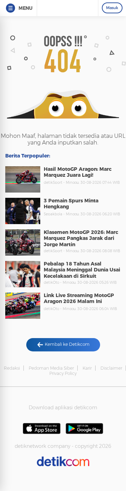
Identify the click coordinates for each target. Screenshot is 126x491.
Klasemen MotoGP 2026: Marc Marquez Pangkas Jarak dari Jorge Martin (81, 238)
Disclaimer (111, 368)
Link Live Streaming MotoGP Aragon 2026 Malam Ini (79, 298)
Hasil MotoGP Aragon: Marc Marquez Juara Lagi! (78, 172)
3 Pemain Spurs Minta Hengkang (71, 203)
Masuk (112, 7)
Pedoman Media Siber (51, 368)
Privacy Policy (63, 373)
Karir (87, 368)
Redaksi (12, 368)
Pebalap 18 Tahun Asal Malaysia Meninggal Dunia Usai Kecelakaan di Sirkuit (82, 270)
